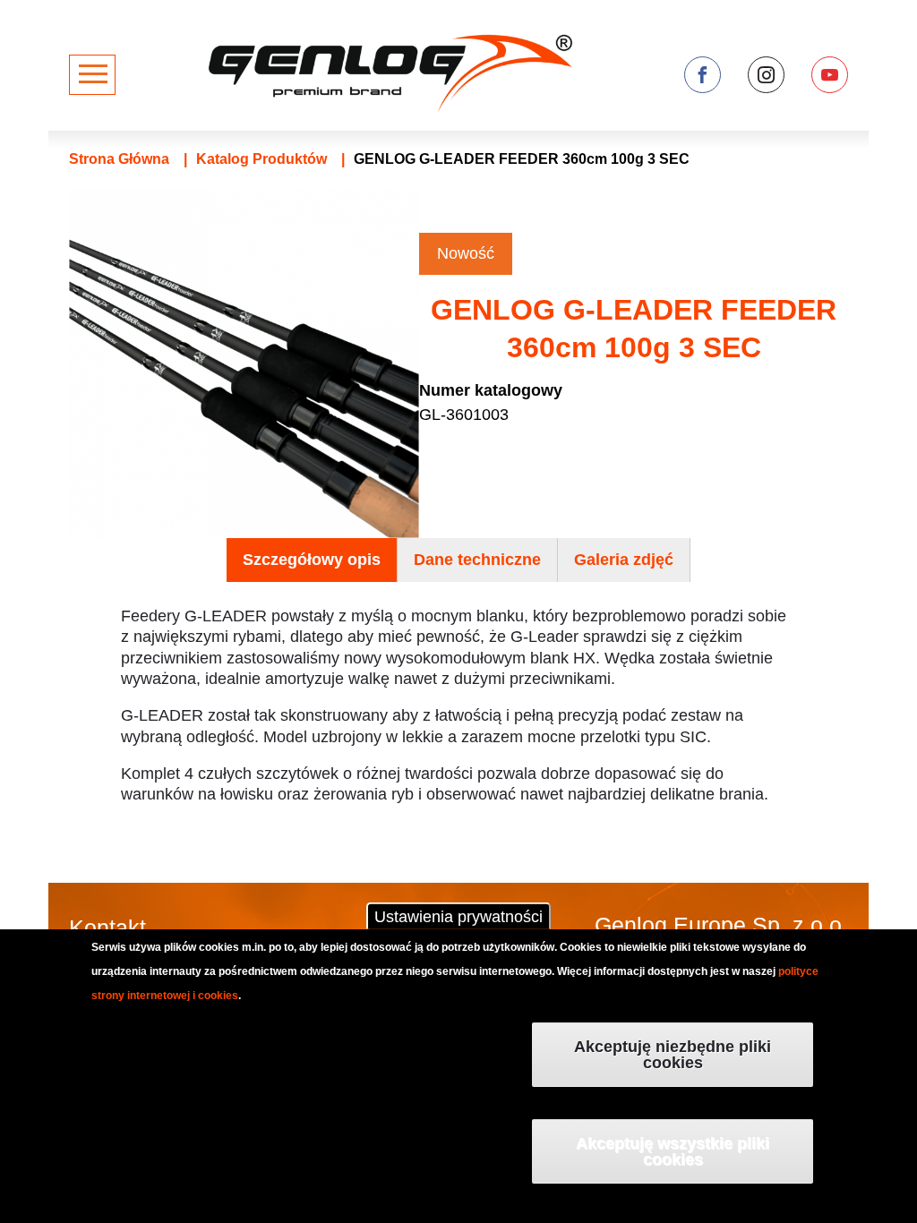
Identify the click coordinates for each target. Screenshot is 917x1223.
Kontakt (107, 927)
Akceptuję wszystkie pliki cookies (672, 1151)
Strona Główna (119, 159)
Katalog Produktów (261, 159)
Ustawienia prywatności (458, 917)
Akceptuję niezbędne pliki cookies (672, 1055)
